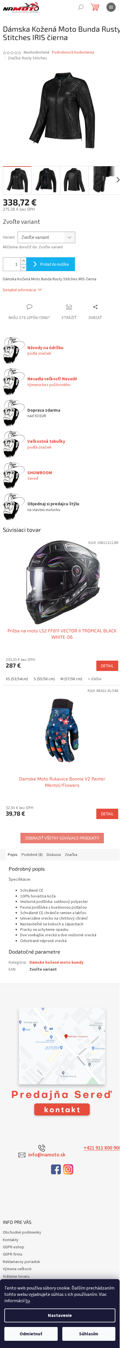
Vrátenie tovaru (16, 1276)
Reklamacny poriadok (21, 1262)
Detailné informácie (19, 290)
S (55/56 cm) (44, 679)
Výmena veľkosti (17, 1269)
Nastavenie (60, 1315)
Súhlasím (88, 1334)
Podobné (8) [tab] (32, 855)
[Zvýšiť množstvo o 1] (23, 261)
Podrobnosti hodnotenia (73, 52)
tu (27, 1301)
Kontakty (10, 1240)
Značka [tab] (71, 855)
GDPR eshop (13, 1247)
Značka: (27, 58)
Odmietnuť (31, 1334)
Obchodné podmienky (22, 1232)
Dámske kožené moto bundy (56, 962)
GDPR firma (12, 1254)
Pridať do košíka (54, 264)
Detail (107, 665)
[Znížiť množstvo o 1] (23, 267)
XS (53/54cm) (17, 679)
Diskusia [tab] (54, 855)
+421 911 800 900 (102, 1148)
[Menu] (111, 7)
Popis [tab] (13, 855)
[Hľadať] (81, 7)
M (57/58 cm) (71, 679)
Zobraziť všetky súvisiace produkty (62, 837)
